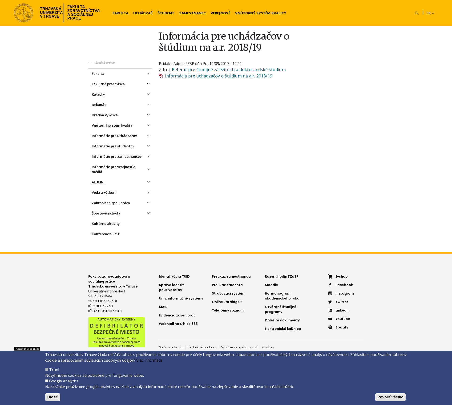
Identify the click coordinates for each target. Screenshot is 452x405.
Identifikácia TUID (174, 276)
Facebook (344, 285)
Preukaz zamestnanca (231, 276)
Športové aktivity (106, 213)
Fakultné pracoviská (108, 84)
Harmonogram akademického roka (282, 296)
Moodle (271, 285)
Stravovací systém (228, 293)
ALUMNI (98, 182)
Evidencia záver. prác (177, 315)
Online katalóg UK (227, 302)
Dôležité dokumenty (282, 320)
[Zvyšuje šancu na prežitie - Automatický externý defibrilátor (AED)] (116, 332)
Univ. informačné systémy (181, 298)
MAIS (163, 306)
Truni (54, 369)
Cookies (268, 347)
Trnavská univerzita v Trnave (50, 12)
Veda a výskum (104, 192)
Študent (166, 13)
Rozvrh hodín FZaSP (282, 276)
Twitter (341, 302)
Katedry (98, 94)
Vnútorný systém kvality (260, 13)
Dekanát (99, 104)
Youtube (342, 318)
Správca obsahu (171, 347)
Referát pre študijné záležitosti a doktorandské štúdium (229, 69)
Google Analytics (63, 381)
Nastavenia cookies (27, 348)
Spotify (341, 327)
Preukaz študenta (227, 285)
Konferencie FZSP (106, 234)
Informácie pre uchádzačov (114, 136)
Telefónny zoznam (228, 310)
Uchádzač (143, 13)
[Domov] (23, 13)
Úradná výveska (105, 115)
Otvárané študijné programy (280, 309)
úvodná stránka (105, 63)
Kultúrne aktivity (106, 223)
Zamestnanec (192, 13)
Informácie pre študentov (113, 146)
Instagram (344, 293)
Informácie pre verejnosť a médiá (113, 169)
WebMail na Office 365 (178, 323)
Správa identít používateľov (171, 287)
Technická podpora (202, 347)
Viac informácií (149, 360)
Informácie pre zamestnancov (116, 156)
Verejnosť (220, 13)
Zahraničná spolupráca (111, 203)
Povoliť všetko (390, 397)
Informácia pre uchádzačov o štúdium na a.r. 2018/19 (217, 76)
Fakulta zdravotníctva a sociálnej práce (83, 12)
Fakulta (120, 13)
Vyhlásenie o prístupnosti (239, 347)
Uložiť (52, 397)
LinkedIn (342, 310)
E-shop (341, 276)
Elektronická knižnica (283, 328)
